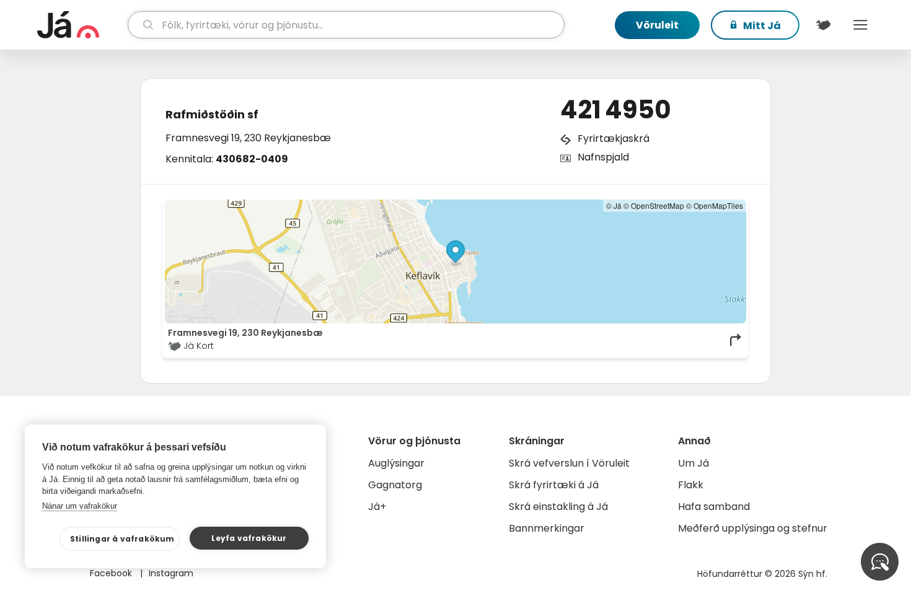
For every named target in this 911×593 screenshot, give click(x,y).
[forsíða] (81, 24)
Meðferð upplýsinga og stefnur (752, 528)
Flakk (690, 485)
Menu (860, 24)
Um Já (693, 463)
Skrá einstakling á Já (558, 506)
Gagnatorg (395, 485)
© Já (614, 205)
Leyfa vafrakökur (248, 538)
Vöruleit (657, 25)
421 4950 (615, 109)
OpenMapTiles (718, 205)
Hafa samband (714, 506)
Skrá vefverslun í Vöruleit (569, 463)
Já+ (377, 506)
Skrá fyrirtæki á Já (554, 485)
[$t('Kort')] (823, 24)
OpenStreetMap (657, 205)
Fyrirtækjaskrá (613, 138)
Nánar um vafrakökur (79, 506)
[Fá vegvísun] (736, 339)
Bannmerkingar (546, 528)
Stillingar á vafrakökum (122, 539)
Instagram (171, 573)
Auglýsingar (396, 463)
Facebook (112, 573)
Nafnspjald (603, 157)
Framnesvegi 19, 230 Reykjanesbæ (248, 138)
